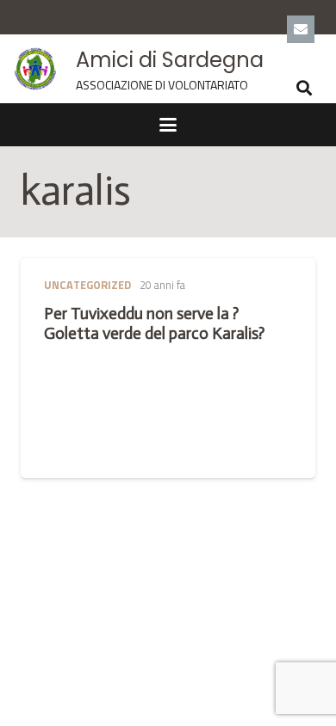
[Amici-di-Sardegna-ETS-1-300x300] (35, 68)
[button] (304, 87)
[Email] (300, 29)
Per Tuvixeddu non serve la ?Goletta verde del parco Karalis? (154, 323)
